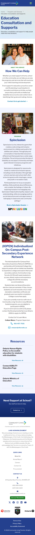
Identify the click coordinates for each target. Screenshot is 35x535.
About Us (17, 456)
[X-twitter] (10, 502)
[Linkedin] (21, 502)
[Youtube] (25, 502)
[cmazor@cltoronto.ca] (9, 327)
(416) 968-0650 (17, 485)
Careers (17, 462)
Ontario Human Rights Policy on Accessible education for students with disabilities (12, 351)
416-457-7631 (19, 323)
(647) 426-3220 (17, 488)
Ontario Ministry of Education (11, 379)
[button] (30, 3)
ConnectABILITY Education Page (10, 367)
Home (3, 12)
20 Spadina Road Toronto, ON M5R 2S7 (17, 480)
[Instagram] (17, 502)
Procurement (17, 469)
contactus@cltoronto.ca (17, 493)
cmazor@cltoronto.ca (19, 328)
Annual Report (17, 459)
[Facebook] (14, 502)
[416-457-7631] (12, 323)
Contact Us (17, 466)
